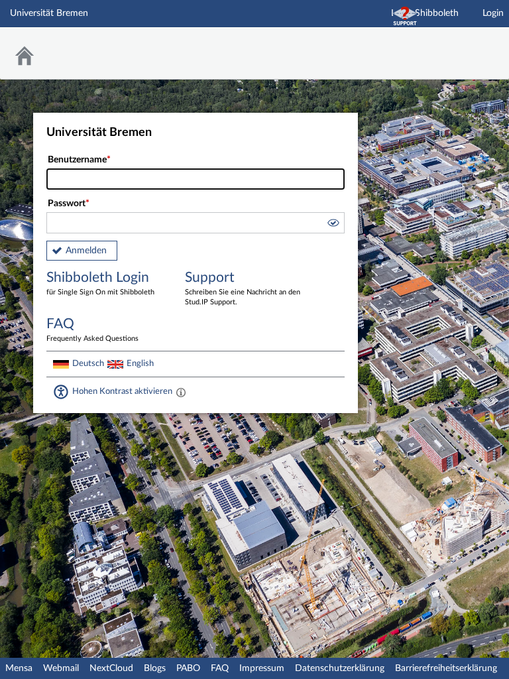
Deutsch (88, 363)
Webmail (61, 668)
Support (242, 288)
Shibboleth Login (100, 283)
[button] (332, 224)
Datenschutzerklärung (339, 668)
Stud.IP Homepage (458, 45)
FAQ (220, 668)
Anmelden (86, 250)
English (140, 363)
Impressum (261, 668)
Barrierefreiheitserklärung (446, 668)
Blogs (155, 668)
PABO (188, 668)
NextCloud (111, 668)
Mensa (18, 668)
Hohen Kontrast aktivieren (122, 391)
